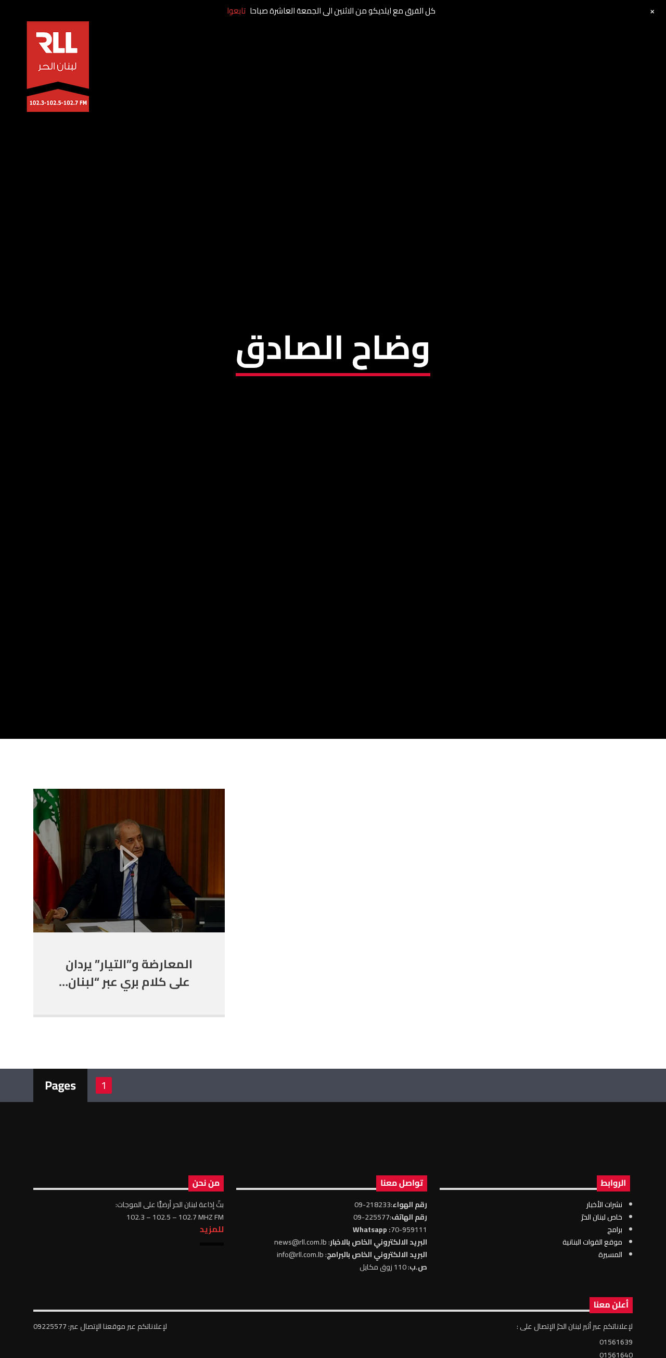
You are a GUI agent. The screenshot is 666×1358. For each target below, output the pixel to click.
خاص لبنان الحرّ (601, 1280)
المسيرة (610, 1318)
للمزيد (212, 1292)
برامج (614, 1293)
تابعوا (236, 10)
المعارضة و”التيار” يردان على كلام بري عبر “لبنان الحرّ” (129, 1045)
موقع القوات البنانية (592, 1305)
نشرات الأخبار (604, 1268)
